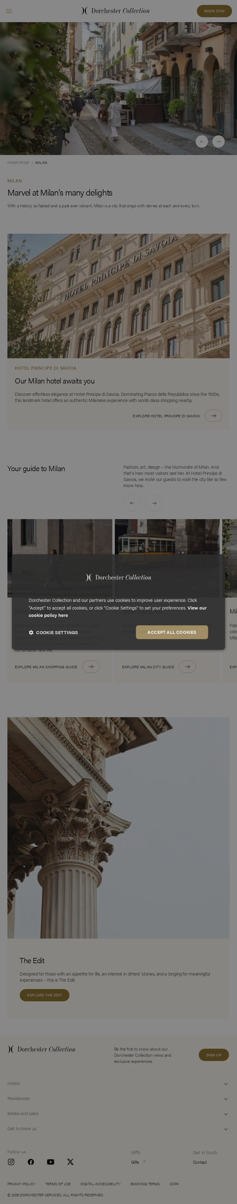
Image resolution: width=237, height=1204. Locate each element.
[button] (53, 632)
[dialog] (118, 602)
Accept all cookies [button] (172, 632)
